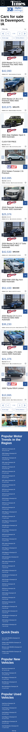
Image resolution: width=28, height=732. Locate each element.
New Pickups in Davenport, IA (9, 673)
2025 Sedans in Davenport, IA (9, 620)
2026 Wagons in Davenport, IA (9, 512)
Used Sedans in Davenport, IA (9, 713)
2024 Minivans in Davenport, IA (9, 575)
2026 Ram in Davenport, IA (8, 467)
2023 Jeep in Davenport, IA (8, 544)
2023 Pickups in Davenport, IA (9, 539)
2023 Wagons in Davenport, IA (9, 521)
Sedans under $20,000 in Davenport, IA (11, 643)
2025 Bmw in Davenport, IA (8, 589)
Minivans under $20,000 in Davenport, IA (12, 647)
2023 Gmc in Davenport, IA (8, 566)
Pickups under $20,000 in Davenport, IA (11, 652)
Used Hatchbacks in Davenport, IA (10, 726)
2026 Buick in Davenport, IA (8, 485)
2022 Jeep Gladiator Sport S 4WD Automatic (13, 136)
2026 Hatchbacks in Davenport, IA (10, 557)
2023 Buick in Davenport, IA (8, 602)
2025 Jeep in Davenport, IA (8, 481)
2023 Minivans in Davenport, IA (9, 607)
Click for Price (9, 142)
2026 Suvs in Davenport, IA (8, 449)
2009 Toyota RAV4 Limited (13, 388)
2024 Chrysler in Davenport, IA (9, 580)
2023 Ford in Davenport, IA (8, 494)
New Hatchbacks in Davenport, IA (10, 687)
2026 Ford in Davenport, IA (8, 476)
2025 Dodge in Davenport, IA (9, 593)
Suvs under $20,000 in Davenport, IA (11, 638)
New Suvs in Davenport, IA (8, 669)
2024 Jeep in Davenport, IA (8, 562)
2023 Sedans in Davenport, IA (9, 571)
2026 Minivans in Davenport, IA (9, 526)
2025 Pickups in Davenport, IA (9, 530)
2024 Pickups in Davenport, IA (9, 499)
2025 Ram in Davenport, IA (8, 517)
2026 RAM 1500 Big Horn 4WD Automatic (12, 281)
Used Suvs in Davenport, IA (8, 704)
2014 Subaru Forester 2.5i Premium (12, 172)
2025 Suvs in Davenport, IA (8, 472)
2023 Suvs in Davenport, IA (8, 490)
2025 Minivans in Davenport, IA (9, 616)
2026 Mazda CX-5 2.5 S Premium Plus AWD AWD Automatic (12, 64)
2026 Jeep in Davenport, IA (8, 463)
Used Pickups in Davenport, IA (9, 708)
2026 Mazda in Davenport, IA (9, 458)
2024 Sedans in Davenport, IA (9, 625)
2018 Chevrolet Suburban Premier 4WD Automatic (12, 208)
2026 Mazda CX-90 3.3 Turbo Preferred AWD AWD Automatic (14, 245)
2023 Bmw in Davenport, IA (8, 598)
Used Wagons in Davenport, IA (9, 717)
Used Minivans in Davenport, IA (9, 722)
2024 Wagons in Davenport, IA (9, 553)
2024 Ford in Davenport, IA (8, 508)
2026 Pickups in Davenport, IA (9, 454)
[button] (2, 157)
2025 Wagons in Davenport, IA (9, 548)
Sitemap (14, 730)
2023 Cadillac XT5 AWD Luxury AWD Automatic (12, 353)
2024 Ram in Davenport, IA (8, 584)
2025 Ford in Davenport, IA (8, 535)
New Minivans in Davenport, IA (9, 682)
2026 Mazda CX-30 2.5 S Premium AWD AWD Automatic (12, 100)
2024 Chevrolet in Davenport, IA (9, 611)
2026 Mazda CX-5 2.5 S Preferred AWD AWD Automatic (12, 318)
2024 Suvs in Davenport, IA (8, 503)
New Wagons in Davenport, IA (9, 678)
